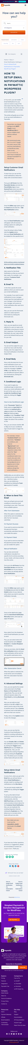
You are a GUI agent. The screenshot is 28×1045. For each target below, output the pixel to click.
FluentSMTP (13, 142)
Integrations (4, 983)
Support (16, 1014)
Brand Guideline (5, 1020)
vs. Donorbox (17, 986)
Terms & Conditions (6, 998)
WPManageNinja (13, 1042)
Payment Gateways (6, 1014)
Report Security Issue (19, 1025)
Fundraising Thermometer (5, 1023)
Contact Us (4, 1004)
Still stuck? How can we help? (15, 873)
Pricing (3, 978)
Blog (15, 1011)
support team (8, 848)
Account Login (18, 1022)
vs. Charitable (17, 983)
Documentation (11, 152)
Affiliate (3, 1017)
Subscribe (22, 967)
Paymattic (8, 100)
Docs (11, 60)
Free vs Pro (17, 978)
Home (6, 60)
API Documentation (19, 1020)
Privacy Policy (5, 1001)
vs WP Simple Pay (18, 989)
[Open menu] (25, 5)
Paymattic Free (5, 986)
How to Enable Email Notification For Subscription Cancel (9, 886)
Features (3, 981)
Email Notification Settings (12, 62)
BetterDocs (17, 897)
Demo (2, 1011)
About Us (3, 995)
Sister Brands (4, 993)
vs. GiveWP (17, 981)
